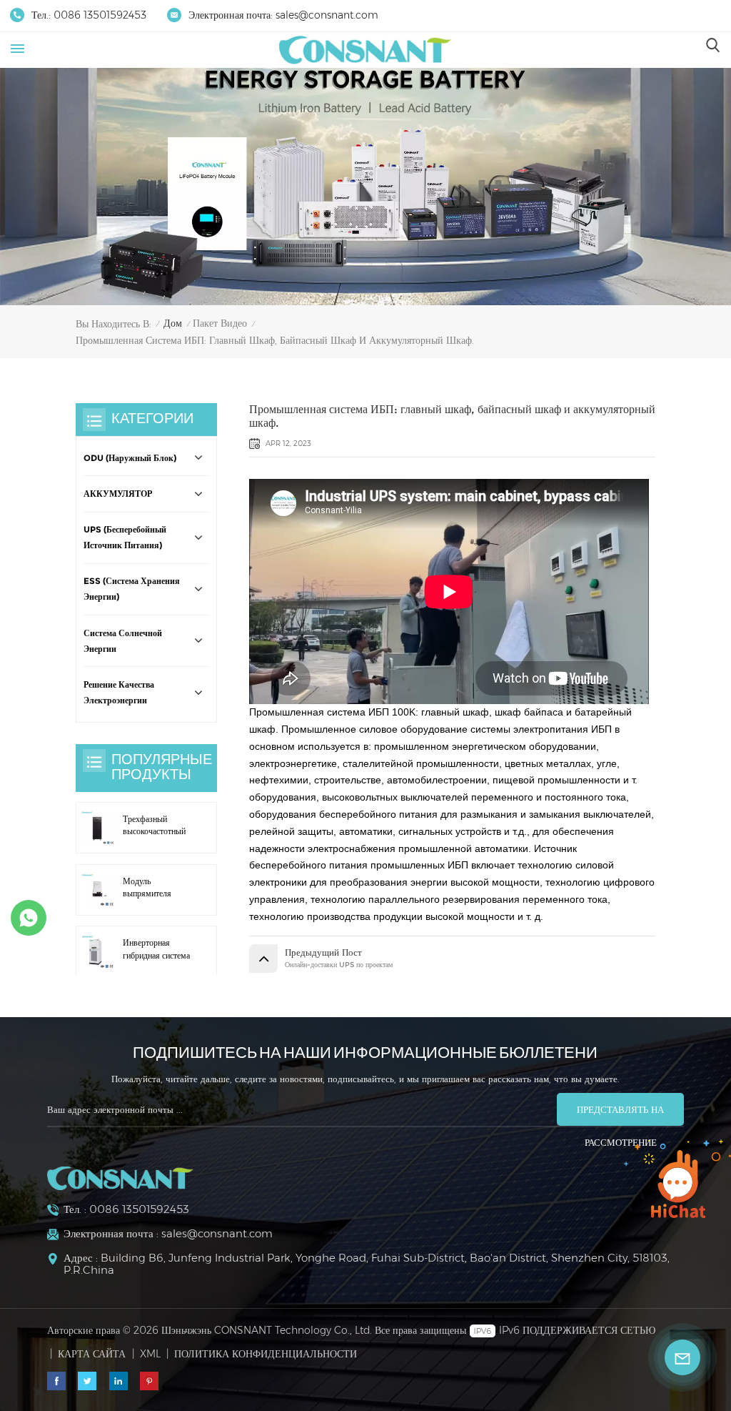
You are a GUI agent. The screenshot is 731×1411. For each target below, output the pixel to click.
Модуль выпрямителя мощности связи (152, 888)
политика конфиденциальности (265, 1353)
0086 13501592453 (100, 15)
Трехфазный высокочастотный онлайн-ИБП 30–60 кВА (154, 826)
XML (150, 1353)
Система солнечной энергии (123, 641)
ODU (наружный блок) (130, 458)
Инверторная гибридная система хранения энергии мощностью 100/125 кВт (156, 950)
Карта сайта (92, 1353)
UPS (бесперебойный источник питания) (125, 537)
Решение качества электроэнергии (119, 693)
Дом (172, 323)
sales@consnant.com (327, 15)
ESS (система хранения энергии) (132, 589)
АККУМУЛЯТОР (118, 494)
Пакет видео (220, 323)
